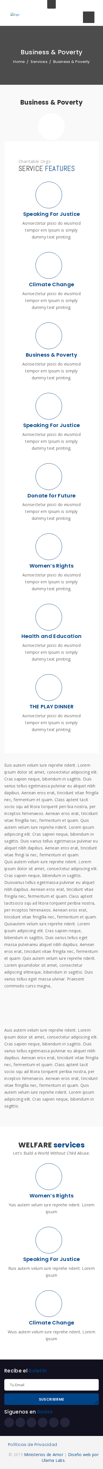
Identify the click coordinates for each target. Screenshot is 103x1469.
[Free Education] (51, 1009)
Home (19, 61)
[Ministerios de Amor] (15, 14)
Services (39, 61)
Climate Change (51, 1322)
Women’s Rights (51, 1195)
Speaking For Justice (51, 1259)
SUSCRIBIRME (51, 1399)
